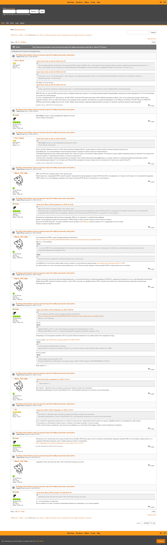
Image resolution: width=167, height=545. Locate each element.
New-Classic (19, 60)
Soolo (37, 35)
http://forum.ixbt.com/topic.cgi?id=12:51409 (111, 263)
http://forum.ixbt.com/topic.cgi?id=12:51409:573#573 (63, 340)
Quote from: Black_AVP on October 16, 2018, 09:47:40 (54, 492)
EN (165, 2)
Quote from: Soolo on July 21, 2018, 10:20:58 (51, 138)
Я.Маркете (85, 221)
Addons (86, 2)
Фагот (41, 35)
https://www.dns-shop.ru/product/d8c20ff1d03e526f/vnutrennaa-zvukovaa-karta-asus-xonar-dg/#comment (69, 239)
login (7, 8)
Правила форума (20, 29)
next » (154, 39)
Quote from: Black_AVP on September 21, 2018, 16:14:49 (55, 204)
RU (161, 2)
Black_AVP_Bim (21, 173)
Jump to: (139, 523)
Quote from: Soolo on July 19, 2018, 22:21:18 (51, 61)
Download (79, 2)
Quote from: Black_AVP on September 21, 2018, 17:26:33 (55, 410)
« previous (150, 39)
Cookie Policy (39, 541)
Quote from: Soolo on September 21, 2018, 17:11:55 (53, 379)
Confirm (160, 541)
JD (16, 409)
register (13, 8)
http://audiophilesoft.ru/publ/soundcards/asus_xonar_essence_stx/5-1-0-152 (59, 443)
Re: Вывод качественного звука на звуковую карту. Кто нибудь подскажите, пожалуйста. (45, 55)
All (19, 42)
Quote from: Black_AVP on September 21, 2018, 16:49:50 (55, 310)
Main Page (70, 2)
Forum (93, 2)
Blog (98, 2)
